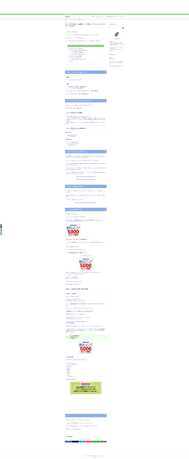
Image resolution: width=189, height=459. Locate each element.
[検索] (123, 14)
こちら (76, 379)
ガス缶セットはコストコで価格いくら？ (77, 48)
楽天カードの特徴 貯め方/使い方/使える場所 (79, 59)
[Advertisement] (94, 7)
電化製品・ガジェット (69, 436)
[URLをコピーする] (103, 441)
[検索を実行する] (123, 28)
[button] (68, 441)
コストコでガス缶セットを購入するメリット (78, 54)
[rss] (122, 14)
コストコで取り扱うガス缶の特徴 (77, 51)
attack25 (67, 16)
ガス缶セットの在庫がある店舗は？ (76, 56)
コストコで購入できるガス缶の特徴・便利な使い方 (79, 50)
